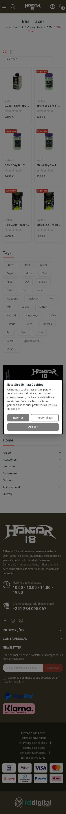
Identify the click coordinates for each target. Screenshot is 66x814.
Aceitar (33, 427)
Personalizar (45, 417)
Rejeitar (18, 417)
